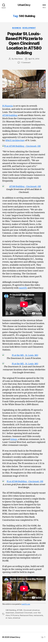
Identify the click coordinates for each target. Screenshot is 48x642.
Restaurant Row (26, 615)
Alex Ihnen (18, 59)
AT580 (19, 610)
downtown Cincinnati (23, 613)
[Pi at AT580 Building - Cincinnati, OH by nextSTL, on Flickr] (24, 146)
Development (29, 28)
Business (16, 28)
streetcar (16, 618)
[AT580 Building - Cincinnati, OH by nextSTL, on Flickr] (24, 186)
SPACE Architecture (15, 140)
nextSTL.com (26, 604)
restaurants (38, 615)
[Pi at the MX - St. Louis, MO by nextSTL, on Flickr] (24, 355)
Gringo (13, 439)
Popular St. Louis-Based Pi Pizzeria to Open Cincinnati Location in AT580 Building (24, 43)
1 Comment (25, 62)
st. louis (9, 618)
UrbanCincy (24, 5)
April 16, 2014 (33, 59)
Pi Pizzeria (7, 106)
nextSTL (23, 288)
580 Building (11, 610)
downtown (10, 613)
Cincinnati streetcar (31, 610)
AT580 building (9, 115)
